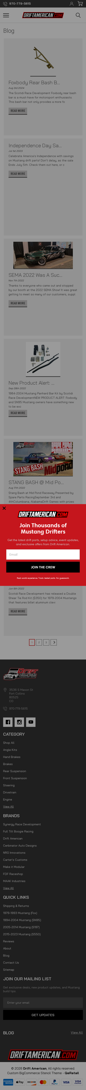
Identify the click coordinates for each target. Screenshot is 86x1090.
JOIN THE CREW (43, 567)
